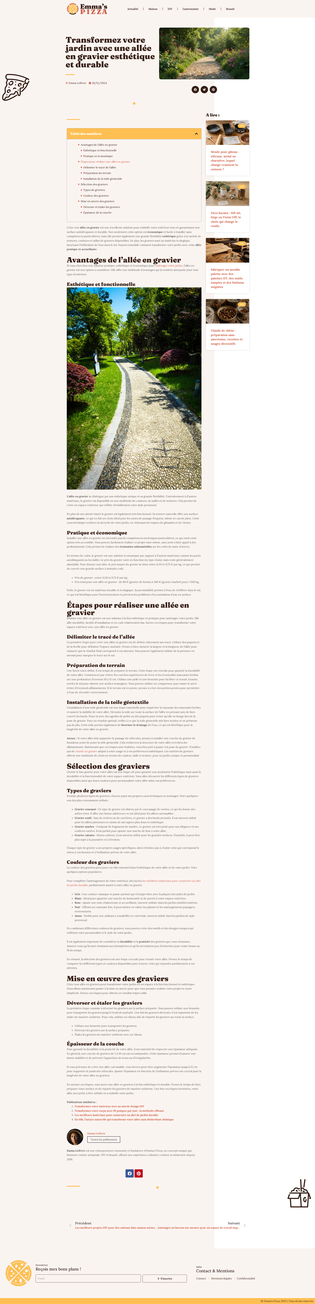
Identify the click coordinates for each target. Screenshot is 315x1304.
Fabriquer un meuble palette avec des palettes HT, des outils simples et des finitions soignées (227, 278)
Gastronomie (191, 9)
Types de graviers (94, 189)
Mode (212, 9)
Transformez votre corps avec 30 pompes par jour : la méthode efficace (119, 1110)
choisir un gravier (86, 751)
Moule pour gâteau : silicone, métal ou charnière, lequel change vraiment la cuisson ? (225, 160)
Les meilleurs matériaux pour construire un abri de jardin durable (116, 1115)
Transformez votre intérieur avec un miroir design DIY (109, 1106)
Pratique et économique (98, 156)
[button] (195, 89)
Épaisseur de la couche (97, 212)
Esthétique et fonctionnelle (100, 150)
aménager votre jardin (168, 265)
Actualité (132, 9)
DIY (170, 9)
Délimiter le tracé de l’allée (99, 167)
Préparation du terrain (97, 173)
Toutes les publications (104, 1139)
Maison (153, 9)
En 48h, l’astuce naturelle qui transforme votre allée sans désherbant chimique (124, 1119)
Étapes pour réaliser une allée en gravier (105, 161)
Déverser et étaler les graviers (101, 207)
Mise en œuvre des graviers (97, 201)
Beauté (230, 9)
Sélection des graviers (94, 184)
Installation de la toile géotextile (102, 178)
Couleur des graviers (96, 195)
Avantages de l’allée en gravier (99, 144)
